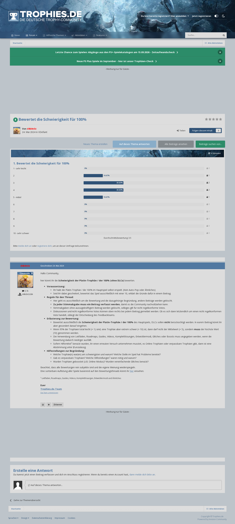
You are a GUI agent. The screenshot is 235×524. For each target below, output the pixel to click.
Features (100, 35)
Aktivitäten (79, 35)
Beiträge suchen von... (210, 144)
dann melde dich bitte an (142, 474)
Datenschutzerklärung (42, 518)
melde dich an (25, 245)
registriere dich (44, 245)
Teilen (182, 130)
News (17, 35)
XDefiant (42, 132)
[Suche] (224, 35)
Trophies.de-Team (51, 388)
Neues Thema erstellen (95, 144)
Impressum (60, 518)
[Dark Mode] (223, 16)
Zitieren (58, 404)
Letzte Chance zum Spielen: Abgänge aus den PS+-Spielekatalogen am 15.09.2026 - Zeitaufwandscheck (115, 52)
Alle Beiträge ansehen (176, 144)
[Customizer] (216, 16)
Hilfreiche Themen (55, 35)
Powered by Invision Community (212, 519)
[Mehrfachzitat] (48, 404)
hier (132, 371)
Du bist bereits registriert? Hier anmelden (164, 16)
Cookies (71, 518)
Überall (213, 35)
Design (24, 518)
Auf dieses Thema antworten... (46, 485)
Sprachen (12, 518)
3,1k (26, 290)
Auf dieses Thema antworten (134, 144)
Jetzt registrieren (201, 16)
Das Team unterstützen (49, 393)
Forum (32, 35)
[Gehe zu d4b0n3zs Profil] (16, 130)
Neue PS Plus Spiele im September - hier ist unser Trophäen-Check (115, 61)
